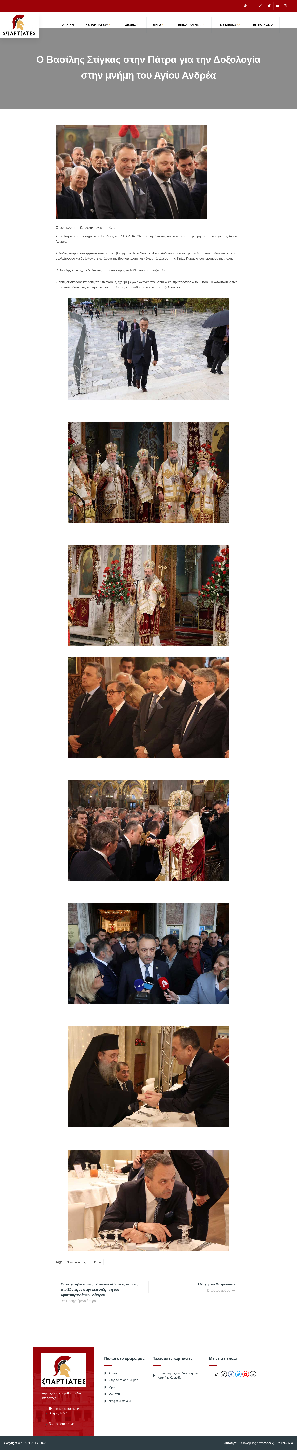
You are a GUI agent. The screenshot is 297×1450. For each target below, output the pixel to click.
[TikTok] (245, 6)
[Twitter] (269, 6)
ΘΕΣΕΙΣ (130, 25)
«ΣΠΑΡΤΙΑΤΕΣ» (97, 25)
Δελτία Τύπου (94, 227)
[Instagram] (285, 6)
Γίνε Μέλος (227, 25)
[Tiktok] (260, 6)
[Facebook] (253, 6)
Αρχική (68, 25)
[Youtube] (277, 6)
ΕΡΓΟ (157, 25)
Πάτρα (97, 1262)
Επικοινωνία (263, 25)
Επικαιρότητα (189, 25)
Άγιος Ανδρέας (76, 1262)
